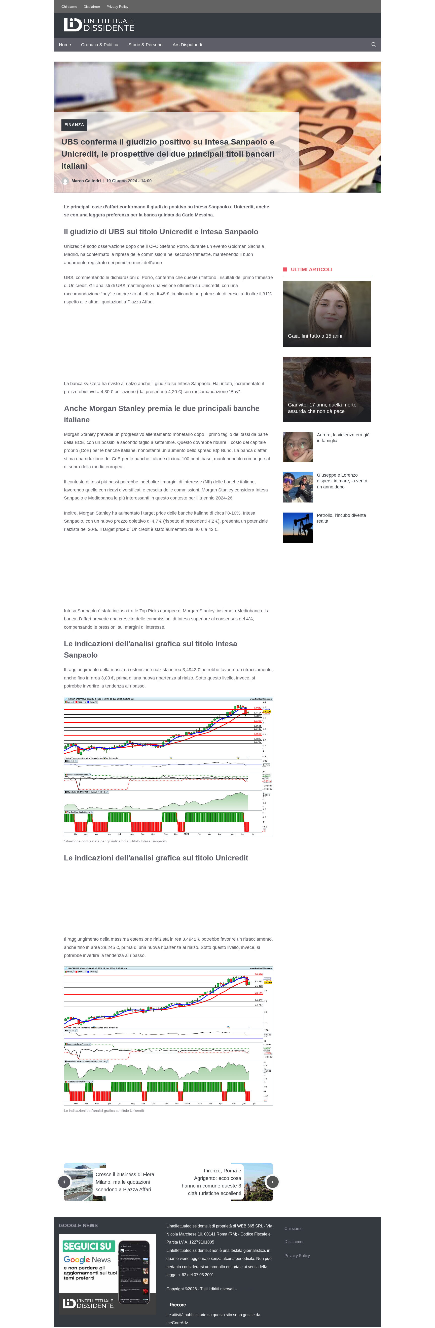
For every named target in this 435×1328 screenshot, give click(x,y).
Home (65, 44)
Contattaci (247, 1289)
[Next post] (272, 1182)
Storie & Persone (145, 44)
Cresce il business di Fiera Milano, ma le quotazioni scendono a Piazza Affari (125, 1182)
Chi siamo (69, 7)
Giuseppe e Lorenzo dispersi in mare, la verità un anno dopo (342, 481)
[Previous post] (64, 1182)
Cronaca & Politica (99, 44)
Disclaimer (92, 7)
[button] (374, 45)
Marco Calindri (86, 180)
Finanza (74, 125)
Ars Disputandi (187, 44)
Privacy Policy (117, 7)
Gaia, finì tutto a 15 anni (315, 336)
